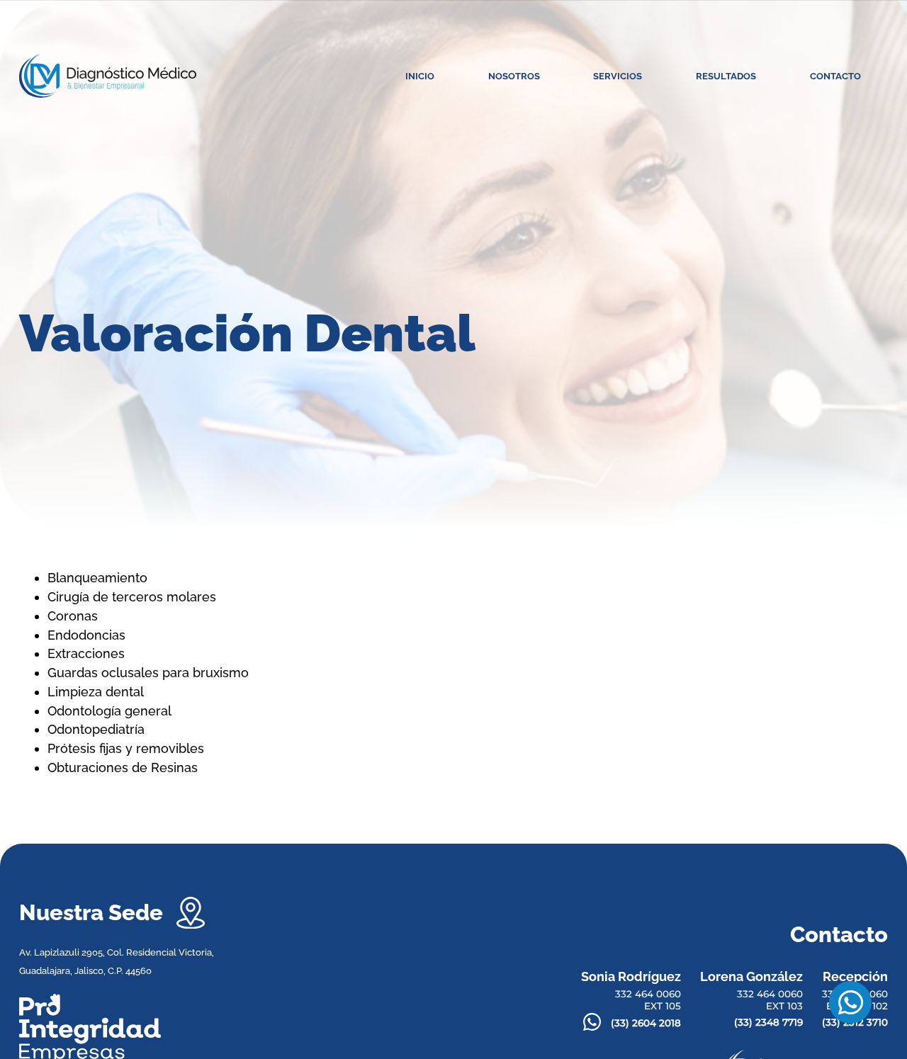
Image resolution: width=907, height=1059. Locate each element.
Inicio (419, 75)
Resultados (726, 75)
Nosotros (514, 75)
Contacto (835, 75)
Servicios (617, 75)
